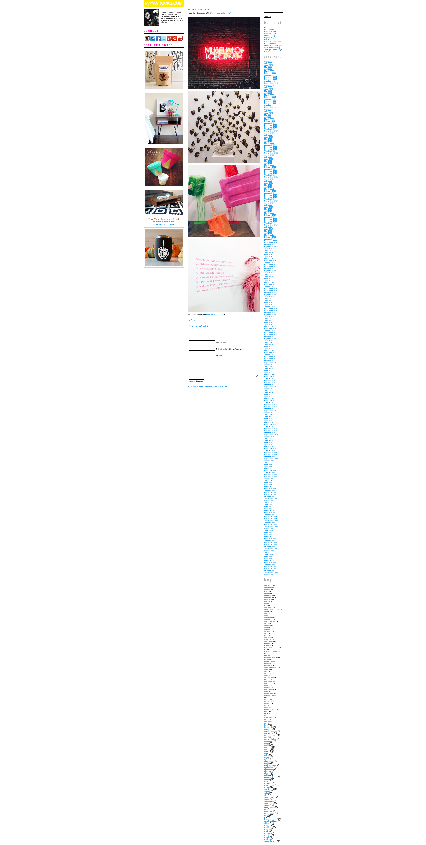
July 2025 (268, 87)
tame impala (269, 807)
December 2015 (270, 309)
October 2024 (269, 105)
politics (267, 775)
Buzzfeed (268, 28)
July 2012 (268, 391)
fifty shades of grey (272, 647)
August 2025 (269, 85)
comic (266, 615)
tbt (265, 809)
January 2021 (269, 193)
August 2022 (269, 155)
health (266, 685)
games (267, 669)
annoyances (269, 587)
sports (266, 805)
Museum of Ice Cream (215, 314)
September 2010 (271, 435)
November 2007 (270, 494)
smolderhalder (270, 797)
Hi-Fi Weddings (270, 44)
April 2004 (268, 558)
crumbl (267, 623)
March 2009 (269, 469)
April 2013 (268, 373)
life (265, 715)
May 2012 (268, 395)
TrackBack (220, 386)
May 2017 (268, 279)
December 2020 (270, 195)
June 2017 (268, 277)
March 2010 (269, 447)
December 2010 (270, 429)
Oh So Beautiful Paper (273, 46)
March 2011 (269, 423)
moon (266, 743)
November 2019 (270, 221)
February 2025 (270, 97)
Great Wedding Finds (272, 42)
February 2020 (270, 215)
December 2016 (270, 289)
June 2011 (268, 417)
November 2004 (270, 544)
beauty (267, 593)
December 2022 (270, 147)
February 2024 (270, 121)
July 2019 (268, 227)
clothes (267, 613)
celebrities (268, 607)
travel (266, 815)
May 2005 (268, 532)
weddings (268, 827)
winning (267, 833)
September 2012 (271, 387)
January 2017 (269, 287)
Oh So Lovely (269, 36)
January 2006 (269, 522)
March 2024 (269, 119)
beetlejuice (268, 595)
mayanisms (269, 733)
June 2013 (268, 369)
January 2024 (269, 123)
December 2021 (270, 171)
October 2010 (269, 433)
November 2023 (270, 127)
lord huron (268, 721)
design (267, 631)
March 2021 (269, 189)
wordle (267, 837)
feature (267, 645)
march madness (270, 731)
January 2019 (269, 239)
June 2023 (268, 137)
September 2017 (271, 271)
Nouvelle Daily (270, 34)
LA (230, 13)
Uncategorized (270, 819)
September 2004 (271, 548)
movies (267, 747)
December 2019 (270, 219)
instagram (268, 699)
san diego (268, 789)
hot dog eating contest (273, 695)
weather (267, 825)
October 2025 (269, 81)
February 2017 (270, 285)
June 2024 (268, 113)
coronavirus (269, 621)
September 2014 (271, 339)
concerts (267, 619)
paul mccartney (270, 765)
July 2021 (268, 181)
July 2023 (268, 135)
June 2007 (268, 504)
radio (266, 781)
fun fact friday (269, 661)
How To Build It (270, 32)
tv (265, 817)
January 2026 (269, 75)
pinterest (267, 771)
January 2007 (269, 514)
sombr (266, 799)
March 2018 (269, 259)
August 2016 (269, 297)
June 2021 (268, 183)
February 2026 (270, 73)
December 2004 (270, 542)
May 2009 (268, 465)
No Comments (194, 320)
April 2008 (268, 484)
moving (267, 749)
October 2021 (269, 175)
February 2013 (270, 377)
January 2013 (269, 379)
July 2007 (268, 502)
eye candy (268, 641)
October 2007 (269, 496)
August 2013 (269, 365)
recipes (267, 783)
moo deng (268, 741)
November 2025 (270, 79)
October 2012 (269, 385)
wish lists (268, 835)
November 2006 (270, 518)
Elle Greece (269, 30)
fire (265, 649)
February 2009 (270, 471)
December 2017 (270, 265)
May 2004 (268, 556)
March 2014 (269, 351)
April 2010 (268, 445)
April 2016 (268, 305)
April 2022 (268, 163)
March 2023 (269, 143)
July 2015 (268, 319)
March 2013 (269, 375)
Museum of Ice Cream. (199, 9)
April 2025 (268, 93)
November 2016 (270, 291)
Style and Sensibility (272, 48)
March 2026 (269, 71)
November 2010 (270, 431)
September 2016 (271, 295)
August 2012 (269, 389)
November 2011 (270, 407)
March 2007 (269, 510)
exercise (267, 639)
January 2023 (269, 145)
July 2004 (268, 552)
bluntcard (268, 599)
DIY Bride (268, 40)
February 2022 (270, 167)
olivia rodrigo (269, 761)
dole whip (268, 637)
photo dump (269, 769)
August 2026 (269, 61)
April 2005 (268, 534)
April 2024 (268, 117)
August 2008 (269, 479)
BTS (266, 605)
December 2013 (270, 357)
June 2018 (268, 253)
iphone (267, 703)
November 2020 (270, 197)
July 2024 (268, 111)
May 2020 (268, 209)
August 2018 (269, 249)
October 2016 (269, 293)
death (266, 627)
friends (267, 659)
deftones (267, 629)
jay (265, 705)
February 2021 (270, 191)
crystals (267, 625)
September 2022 (271, 153)
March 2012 (269, 399)
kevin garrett (269, 709)
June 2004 (268, 554)
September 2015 (271, 315)
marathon (268, 729)
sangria (267, 791)
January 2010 (269, 451)
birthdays (268, 597)
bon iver (267, 601)
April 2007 (268, 508)
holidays (267, 689)
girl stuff (267, 675)
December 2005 (270, 524)
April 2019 (268, 233)
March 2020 (269, 213)
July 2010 (268, 439)
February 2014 (270, 353)
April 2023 (268, 141)
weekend (268, 829)
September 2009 (271, 459)
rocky (266, 787)
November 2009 (270, 455)
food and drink (222, 13)
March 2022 (269, 165)
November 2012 (270, 383)
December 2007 (270, 492)
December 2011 (270, 405)
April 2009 (268, 467)
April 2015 (268, 325)
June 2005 (268, 530)
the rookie (268, 811)
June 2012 (268, 393)
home (266, 691)
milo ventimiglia (270, 739)
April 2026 (268, 69)
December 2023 (270, 125)
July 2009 (268, 463)
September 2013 (271, 363)
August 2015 (269, 317)
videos (267, 823)
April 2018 (268, 257)
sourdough (268, 803)
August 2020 (269, 203)
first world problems (272, 651)
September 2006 (271, 520)
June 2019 (268, 229)
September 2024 (271, 107)
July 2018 (268, 251)
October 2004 (269, 546)
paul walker (268, 767)
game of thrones (270, 667)
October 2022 (269, 151)
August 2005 (269, 528)
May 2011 (268, 419)
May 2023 (268, 139)
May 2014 (268, 347)
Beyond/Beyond (270, 38)
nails (266, 755)
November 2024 (270, 103)
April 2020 (268, 211)
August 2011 (269, 413)
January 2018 (269, 263)
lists (265, 719)
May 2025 (268, 91)
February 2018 (270, 261)
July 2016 (268, 299)
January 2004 (269, 564)
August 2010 (269, 437)
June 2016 (268, 301)
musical (267, 753)
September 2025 (271, 83)
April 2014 (268, 349)
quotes (267, 779)
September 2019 (271, 225)
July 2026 (268, 63)
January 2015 (269, 331)
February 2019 (270, 237)
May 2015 (268, 323)
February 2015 (270, 329)
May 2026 (268, 67)
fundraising (268, 663)
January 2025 (269, 99)
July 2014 (268, 343)
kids (266, 711)
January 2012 (269, 403)
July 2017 (268, 275)
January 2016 (269, 307)
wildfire (267, 831)
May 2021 (268, 185)
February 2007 (270, 512)
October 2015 (269, 313)
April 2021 (268, 187)
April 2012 (268, 397)
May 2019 (268, 231)
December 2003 (270, 566)
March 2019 (269, 235)
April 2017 (268, 281)
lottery (266, 723)
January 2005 (269, 540)
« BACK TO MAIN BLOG (198, 326)
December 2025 (270, 77)
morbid (267, 745)
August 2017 (269, 273)
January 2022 (269, 169)
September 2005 (271, 526)
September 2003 (271, 572)
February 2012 (270, 401)
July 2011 (268, 415)
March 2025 (269, 95)
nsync (266, 757)
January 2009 (269, 473)
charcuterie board (271, 609)
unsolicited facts (270, 821)
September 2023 (271, 131)
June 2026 (268, 65)
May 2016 (268, 303)
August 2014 (269, 341)
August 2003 (269, 574)
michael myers (270, 735)
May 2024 (268, 115)
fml (265, 655)
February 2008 (270, 488)
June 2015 (268, 321)
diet (265, 633)
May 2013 (268, 371)
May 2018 (268, 255)
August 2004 (269, 550)
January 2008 (269, 490)
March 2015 (269, 327)
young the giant (270, 841)
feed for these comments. (200, 386)
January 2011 (269, 427)
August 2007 (269, 500)
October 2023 (269, 129)
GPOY (267, 679)
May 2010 (268, 443)
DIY (265, 635)
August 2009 (269, 461)
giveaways (268, 677)
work (266, 839)
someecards (269, 801)
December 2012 (270, 381)
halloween (268, 681)
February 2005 (270, 538)
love (266, 725)
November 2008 (270, 477)
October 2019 (269, 223)
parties (267, 763)
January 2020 (269, 217)
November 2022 (270, 149)
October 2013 (269, 361)
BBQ (266, 591)
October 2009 (269, 457)
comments (268, 617)
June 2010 (268, 441)
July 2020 (268, 205)
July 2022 (268, 157)
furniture (267, 665)
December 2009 (270, 453)
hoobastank (269, 693)
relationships (269, 785)
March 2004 (269, 560)
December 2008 (270, 475)
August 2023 (269, 133)
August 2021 (269, 179)
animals (267, 585)
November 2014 (270, 335)
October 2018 (269, 245)
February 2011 (270, 425)
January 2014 (269, 355)
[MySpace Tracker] (213, 843)
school (267, 793)
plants (266, 773)
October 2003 (269, 570)
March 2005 (269, 536)
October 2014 (269, 337)
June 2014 (268, 345)
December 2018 (270, 241)
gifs (265, 671)
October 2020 (269, 199)
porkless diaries (270, 777)
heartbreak (268, 687)
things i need (269, 813)
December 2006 (270, 516)
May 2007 (268, 506)
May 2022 (268, 161)
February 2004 (270, 562)
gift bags (267, 673)
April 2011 (268, 421)
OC (265, 759)
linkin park (268, 717)
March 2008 (269, 486)
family (266, 643)
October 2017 (269, 269)
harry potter (269, 683)
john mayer (268, 707)
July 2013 (268, 367)
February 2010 (270, 449)
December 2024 (270, 101)
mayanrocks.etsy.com (163, 224)
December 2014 (270, 333)
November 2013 (270, 359)
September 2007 (271, 498)
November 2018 (270, 243)
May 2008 (268, 482)
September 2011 (270, 411)
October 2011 (269, 409)
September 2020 (271, 201)
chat (266, 611)
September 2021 (271, 177)
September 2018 (271, 247)
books (266, 603)
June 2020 (268, 207)
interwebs (268, 701)
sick (266, 795)
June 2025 (268, 89)
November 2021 (270, 173)
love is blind (269, 727)
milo (265, 737)
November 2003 (270, 568)
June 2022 (268, 159)
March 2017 (269, 283)
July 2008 (268, 481)
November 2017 (270, 267)
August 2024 (269, 109)
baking (267, 589)
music (266, 751)
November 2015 (270, 311)
